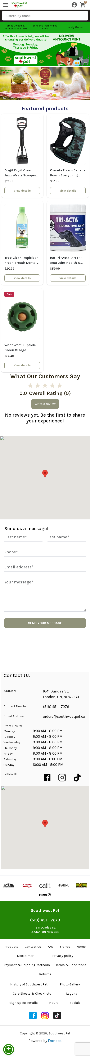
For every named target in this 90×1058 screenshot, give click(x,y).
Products (11, 947)
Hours (53, 1003)
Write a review (45, 404)
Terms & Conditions (70, 965)
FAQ (50, 947)
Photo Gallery (70, 984)
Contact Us (33, 947)
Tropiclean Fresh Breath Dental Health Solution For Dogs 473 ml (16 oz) (21, 260)
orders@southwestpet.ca (64, 716)
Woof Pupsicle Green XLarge (20, 347)
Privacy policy (62, 956)
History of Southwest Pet (29, 984)
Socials (75, 1003)
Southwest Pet (45, 910)
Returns (45, 974)
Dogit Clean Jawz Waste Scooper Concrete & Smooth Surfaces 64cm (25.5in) (20, 173)
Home (81, 947)
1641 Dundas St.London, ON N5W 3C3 (45, 930)
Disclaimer (25, 956)
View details (22, 190)
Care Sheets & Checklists (32, 993)
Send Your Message (45, 623)
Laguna (71, 993)
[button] (8, 1049)
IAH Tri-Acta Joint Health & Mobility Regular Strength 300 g (66, 260)
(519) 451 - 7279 (56, 706)
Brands (64, 947)
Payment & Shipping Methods (27, 965)
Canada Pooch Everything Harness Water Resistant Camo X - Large (67, 173)
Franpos (55, 1040)
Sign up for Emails (23, 1003)
